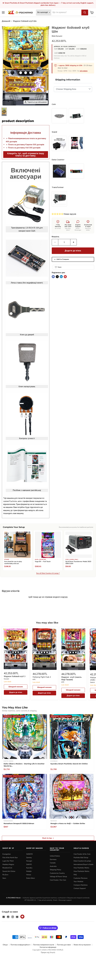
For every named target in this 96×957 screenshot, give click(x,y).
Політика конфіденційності (20, 945)
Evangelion (6, 854)
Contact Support (80, 888)
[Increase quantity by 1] (73, 242)
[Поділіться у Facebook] (53, 276)
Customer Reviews (80, 878)
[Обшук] (84, 12)
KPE (34, 679)
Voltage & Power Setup (58, 876)
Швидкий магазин (15, 687)
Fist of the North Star (10, 857)
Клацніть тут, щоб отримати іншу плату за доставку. (25, 154)
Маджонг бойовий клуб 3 (14, 676)
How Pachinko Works (81, 868)
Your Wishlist (78, 881)
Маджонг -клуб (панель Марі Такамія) (71, 678)
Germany (53, 859)
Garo (4, 878)
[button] (58, 214)
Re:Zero (5, 875)
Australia (53, 866)
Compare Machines (81, 885)
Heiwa (28, 875)
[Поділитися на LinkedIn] (61, 276)
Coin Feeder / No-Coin (58, 880)
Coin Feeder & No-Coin (82, 854)
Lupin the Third (8, 861)
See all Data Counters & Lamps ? (48, 573)
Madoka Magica (8, 864)
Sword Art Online (8, 871)
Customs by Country (57, 873)
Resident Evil (7, 868)
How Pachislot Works (81, 871)
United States (55, 856)
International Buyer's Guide (83, 864)
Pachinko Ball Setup (81, 857)
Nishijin (29, 871)
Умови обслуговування (82, 945)
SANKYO (29, 854)
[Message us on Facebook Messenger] (22, 917)
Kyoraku (29, 868)
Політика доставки (64, 945)
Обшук (5, 945)
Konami (59, 36)
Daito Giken (30, 878)
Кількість (55, 237)
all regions (84, 71)
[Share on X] (57, 276)
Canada (53, 863)
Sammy (29, 857)
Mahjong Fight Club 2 (42, 677)
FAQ (75, 875)
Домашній (6, 21)
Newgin (29, 861)
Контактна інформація (48, 947)
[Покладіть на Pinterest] (65, 276)
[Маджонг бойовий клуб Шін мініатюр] (4, 112)
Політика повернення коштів (43, 945)
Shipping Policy (55, 870)
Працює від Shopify (48, 952)
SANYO (29, 864)
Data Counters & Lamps (82, 861)
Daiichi (92, 682)
